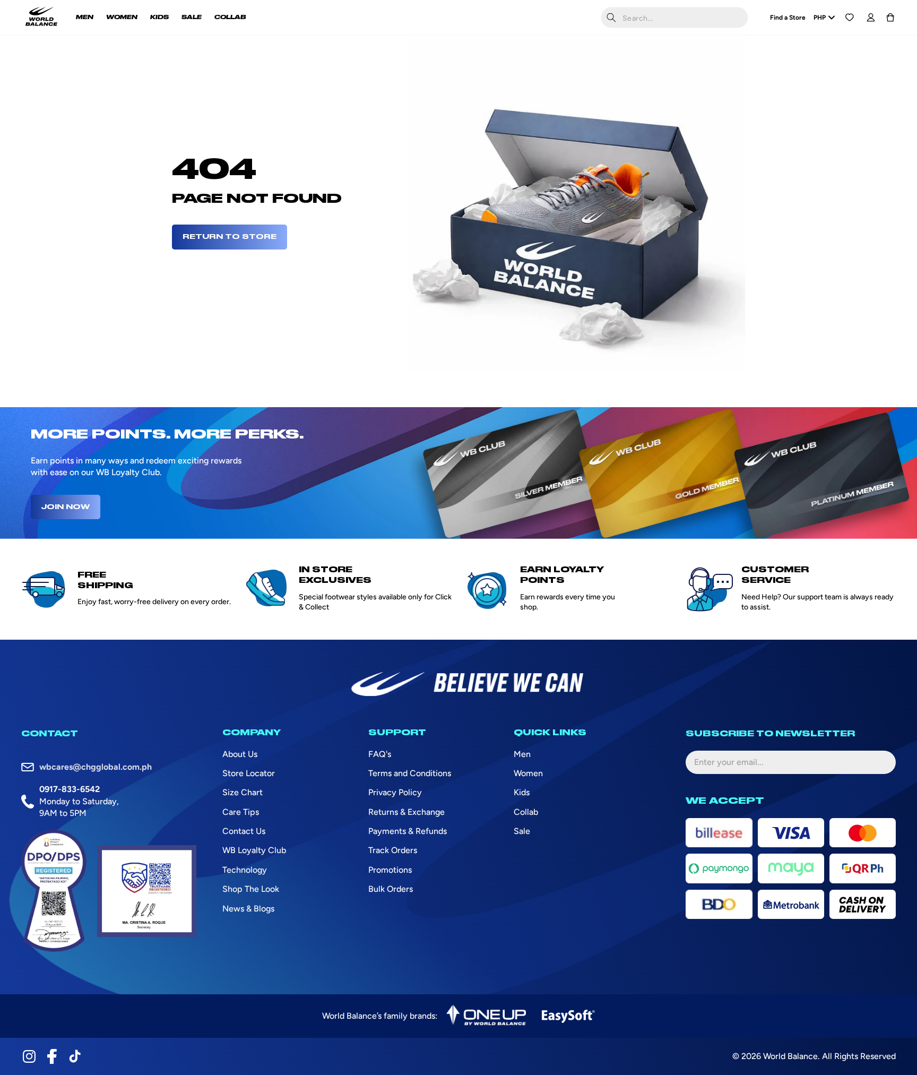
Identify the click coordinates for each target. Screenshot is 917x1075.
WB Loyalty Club (254, 850)
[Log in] (870, 17)
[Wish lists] (849, 17)
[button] (890, 17)
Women (528, 773)
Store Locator (248, 773)
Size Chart (242, 792)
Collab (526, 812)
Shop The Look (250, 889)
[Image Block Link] (486, 1016)
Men (522, 754)
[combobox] (674, 17)
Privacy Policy (395, 792)
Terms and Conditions (409, 773)
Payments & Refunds (407, 831)
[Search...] (611, 17)
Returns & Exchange (406, 812)
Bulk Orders (390, 889)
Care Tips (240, 812)
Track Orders (392, 850)
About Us (239, 754)
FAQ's (379, 754)
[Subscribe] (879, 762)
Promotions (390, 870)
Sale (522, 831)
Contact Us (243, 831)
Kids (522, 792)
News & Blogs (248, 909)
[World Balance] (41, 17)
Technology (244, 870)
